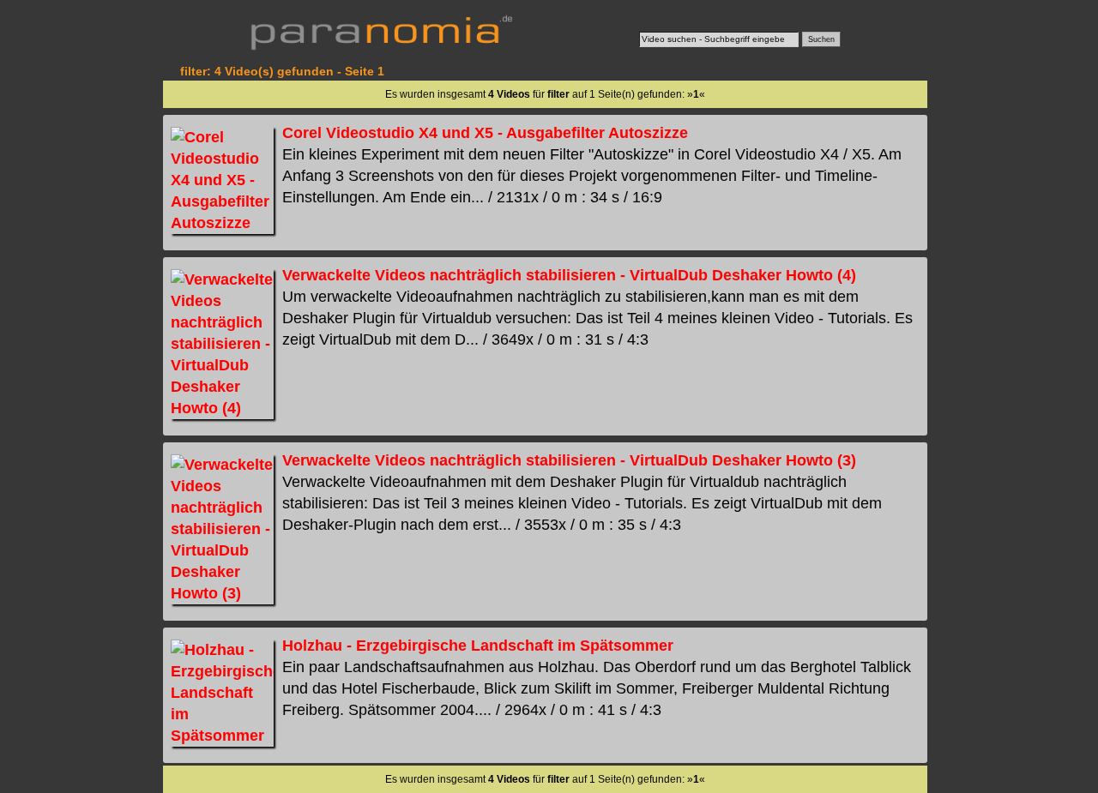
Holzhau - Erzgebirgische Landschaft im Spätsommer (477, 645)
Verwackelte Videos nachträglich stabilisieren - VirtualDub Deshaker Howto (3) (569, 460)
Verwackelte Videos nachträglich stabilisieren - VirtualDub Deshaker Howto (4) (569, 275)
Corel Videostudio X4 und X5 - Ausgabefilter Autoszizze (485, 132)
